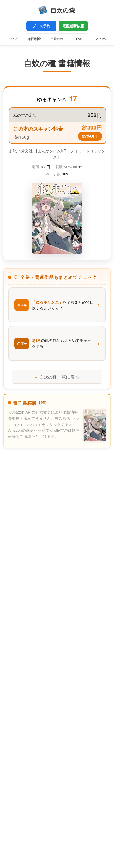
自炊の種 (57, 38)
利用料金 (34, 38)
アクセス (101, 38)
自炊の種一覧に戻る (57, 376)
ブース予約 (41, 25)
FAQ (79, 38)
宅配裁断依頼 (73, 25)
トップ (12, 38)
